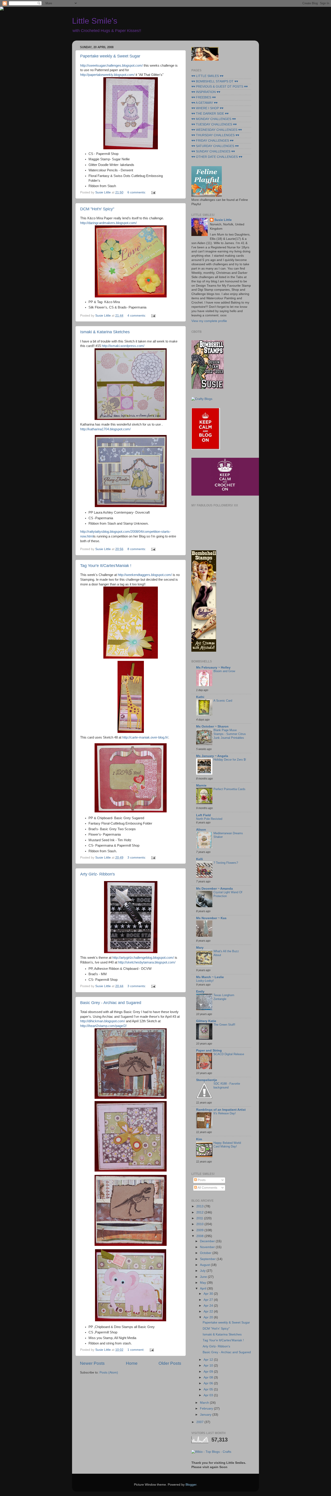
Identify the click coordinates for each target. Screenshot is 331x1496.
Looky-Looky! (205, 980)
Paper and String (209, 1050)
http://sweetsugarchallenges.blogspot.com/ (111, 65)
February (207, 1408)
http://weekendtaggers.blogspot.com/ (145, 575)
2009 (200, 1230)
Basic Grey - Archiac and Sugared (110, 1002)
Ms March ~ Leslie (210, 977)
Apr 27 (209, 1299)
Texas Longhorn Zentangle (223, 997)
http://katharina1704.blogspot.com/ (105, 429)
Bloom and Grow (224, 671)
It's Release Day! (224, 1113)
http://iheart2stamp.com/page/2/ (103, 1026)
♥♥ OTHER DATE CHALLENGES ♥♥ (216, 157)
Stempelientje (206, 1080)
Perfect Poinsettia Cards (229, 789)
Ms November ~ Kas (211, 918)
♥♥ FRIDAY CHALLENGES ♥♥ (212, 140)
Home (132, 1363)
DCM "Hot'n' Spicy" (97, 209)
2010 (200, 1224)
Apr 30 (209, 1293)
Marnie (201, 785)
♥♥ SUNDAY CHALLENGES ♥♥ (213, 151)
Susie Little (223, 220)
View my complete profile (209, 321)
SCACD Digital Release (228, 1054)
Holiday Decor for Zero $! (229, 759)
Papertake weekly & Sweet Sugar (110, 56)
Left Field (203, 815)
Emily (200, 991)
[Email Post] (152, 192)
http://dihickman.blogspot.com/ (102, 1021)
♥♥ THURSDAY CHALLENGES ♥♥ (215, 135)
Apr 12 (209, 1359)
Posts (201, 1180)
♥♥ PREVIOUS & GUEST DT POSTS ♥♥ (219, 86)
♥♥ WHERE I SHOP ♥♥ (207, 108)
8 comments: (137, 549)
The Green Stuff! (224, 1024)
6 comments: (137, 192)
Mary (200, 947)
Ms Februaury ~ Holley (213, 667)
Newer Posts (92, 1363)
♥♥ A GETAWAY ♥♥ (204, 102)
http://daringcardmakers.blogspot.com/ (108, 223)
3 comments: (137, 857)
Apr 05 (209, 1389)
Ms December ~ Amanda (214, 888)
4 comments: (137, 315)
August (205, 1265)
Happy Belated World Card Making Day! (227, 1144)
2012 (200, 1212)
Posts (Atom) (109, 1372)
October (206, 1253)
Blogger (191, 1484)
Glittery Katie (206, 1021)
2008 (200, 1236)
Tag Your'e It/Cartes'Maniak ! (105, 565)
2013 (200, 1206)
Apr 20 (209, 1317)
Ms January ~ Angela (212, 756)
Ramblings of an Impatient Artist (221, 1109)
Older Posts (170, 1363)
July (203, 1270)
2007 (200, 1422)
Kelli (199, 859)
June (204, 1276)
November (208, 1247)
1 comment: (136, 1349)
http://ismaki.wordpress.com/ (123, 346)
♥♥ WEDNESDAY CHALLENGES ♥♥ (216, 129)
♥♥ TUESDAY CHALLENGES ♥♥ (214, 124)
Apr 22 (209, 1311)
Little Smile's (94, 20)
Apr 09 (209, 1371)
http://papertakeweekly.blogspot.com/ (107, 75)
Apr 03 (209, 1395)
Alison (201, 829)
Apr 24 (209, 1305)
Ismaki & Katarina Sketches (105, 332)
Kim (199, 1139)
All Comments (207, 1187)
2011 (200, 1218)
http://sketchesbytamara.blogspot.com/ (146, 962)
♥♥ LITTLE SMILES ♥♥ (207, 76)
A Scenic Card (222, 700)
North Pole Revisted (209, 819)
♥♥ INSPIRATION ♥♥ (205, 92)
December (208, 1241)
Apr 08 (209, 1377)
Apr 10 (209, 1365)
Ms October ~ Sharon (212, 726)
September (208, 1259)
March (205, 1402)
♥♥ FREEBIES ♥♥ (203, 97)
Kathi (200, 697)
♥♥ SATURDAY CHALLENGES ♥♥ (215, 146)
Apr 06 (209, 1383)
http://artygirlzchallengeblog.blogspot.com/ (143, 957)
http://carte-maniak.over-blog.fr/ (145, 737)
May (203, 1282)
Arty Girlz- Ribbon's (97, 874)
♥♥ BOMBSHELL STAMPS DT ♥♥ (214, 81)
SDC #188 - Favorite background (226, 1085)
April (203, 1288)
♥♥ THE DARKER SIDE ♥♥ (210, 113)
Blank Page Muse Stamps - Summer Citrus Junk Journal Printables (229, 733)
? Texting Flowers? (225, 862)
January (206, 1414)
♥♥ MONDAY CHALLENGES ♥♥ (213, 119)
